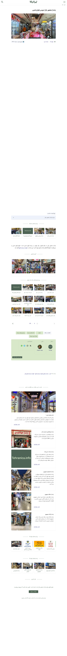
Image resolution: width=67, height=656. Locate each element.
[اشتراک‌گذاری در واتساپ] (22, 346)
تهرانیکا (51, 42)
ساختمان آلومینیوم (50, 571)
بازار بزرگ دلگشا (27, 315)
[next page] (12, 323)
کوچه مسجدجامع (23, 248)
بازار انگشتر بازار (50, 304)
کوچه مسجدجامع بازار (29, 374)
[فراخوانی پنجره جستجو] (2, 2)
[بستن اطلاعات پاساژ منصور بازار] (13, 218)
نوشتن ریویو (33, 591)
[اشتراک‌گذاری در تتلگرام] (24, 346)
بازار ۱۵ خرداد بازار (28, 292)
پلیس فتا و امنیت (50, 549)
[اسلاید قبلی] (13, 268)
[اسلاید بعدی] (53, 268)
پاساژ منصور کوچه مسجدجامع (41, 374)
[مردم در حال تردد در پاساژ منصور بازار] (48, 266)
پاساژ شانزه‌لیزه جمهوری (39, 570)
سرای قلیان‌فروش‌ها (16, 292)
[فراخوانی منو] (64, 2)
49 (30, 323)
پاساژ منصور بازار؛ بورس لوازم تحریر (44, 10)
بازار (50, 374)
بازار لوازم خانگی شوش (27, 570)
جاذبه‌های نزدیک (30, 333)
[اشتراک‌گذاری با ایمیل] (27, 346)
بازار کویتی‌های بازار (39, 304)
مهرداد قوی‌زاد (40, 350)
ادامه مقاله (17, 424)
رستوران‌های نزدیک (21, 333)
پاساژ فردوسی (16, 571)
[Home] (33, 2)
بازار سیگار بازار (50, 292)
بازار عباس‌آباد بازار (16, 315)
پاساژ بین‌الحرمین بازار (28, 304)
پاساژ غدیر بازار (39, 292)
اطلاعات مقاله (47, 333)
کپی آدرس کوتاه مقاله (17, 357)
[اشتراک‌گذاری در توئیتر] (30, 346)
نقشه (39, 333)
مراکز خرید (46, 42)
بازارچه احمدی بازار (39, 315)
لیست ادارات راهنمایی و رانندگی (28, 548)
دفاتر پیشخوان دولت (39, 548)
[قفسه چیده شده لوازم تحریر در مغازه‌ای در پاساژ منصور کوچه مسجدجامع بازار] (33, 266)
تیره (62, 4)
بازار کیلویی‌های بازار (50, 315)
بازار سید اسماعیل (16, 304)
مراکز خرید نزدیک (33, 336)
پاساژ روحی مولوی (39, 236)
